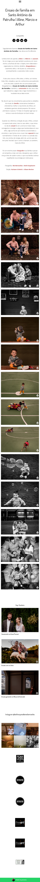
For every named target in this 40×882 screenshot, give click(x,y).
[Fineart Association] (20, 822)
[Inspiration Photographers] (20, 780)
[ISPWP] (20, 862)
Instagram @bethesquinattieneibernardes (20, 714)
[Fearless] (20, 758)
